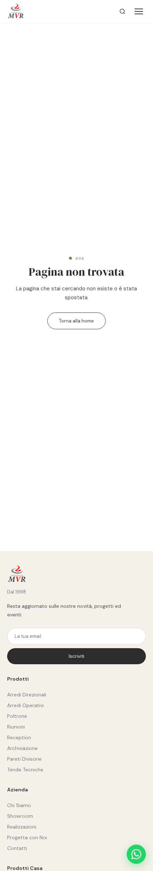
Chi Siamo (19, 805)
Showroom (20, 816)
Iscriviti (76, 656)
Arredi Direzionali (26, 694)
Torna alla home (76, 321)
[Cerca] (122, 11)
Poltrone (17, 716)
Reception (19, 737)
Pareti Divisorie (24, 759)
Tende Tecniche (25, 769)
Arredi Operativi (25, 705)
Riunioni (16, 727)
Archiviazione (22, 748)
